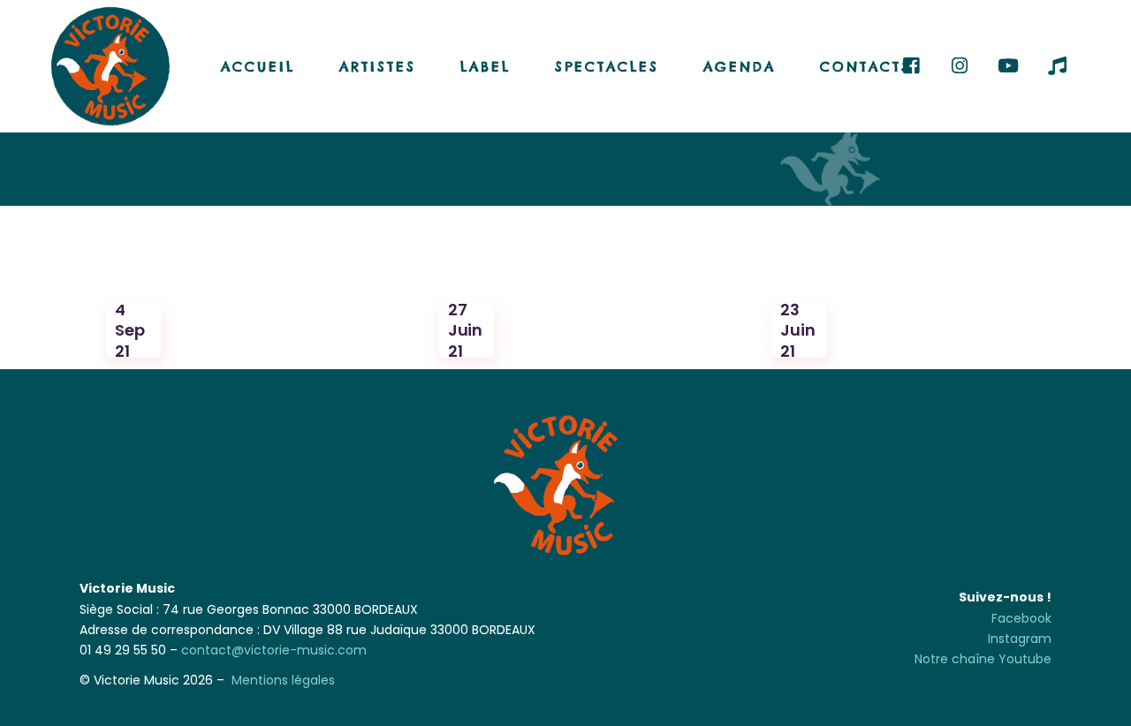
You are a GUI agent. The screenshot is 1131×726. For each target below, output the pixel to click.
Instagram (1019, 638)
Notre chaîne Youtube (983, 659)
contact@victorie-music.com (274, 650)
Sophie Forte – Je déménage (222, 271)
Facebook (1021, 618)
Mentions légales (283, 680)
